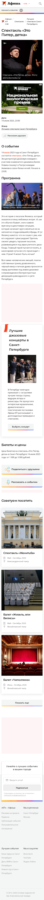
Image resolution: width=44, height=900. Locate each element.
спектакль (17, 155)
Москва (26, 817)
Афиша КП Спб (8, 21)
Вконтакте (28, 854)
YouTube (27, 857)
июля (7, 152)
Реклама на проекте (10, 813)
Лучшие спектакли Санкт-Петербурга (34, 21)
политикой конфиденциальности (15, 795)
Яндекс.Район (29, 861)
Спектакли (19, 21)
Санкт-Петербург (30, 813)
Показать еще (22, 702)
